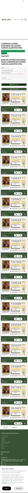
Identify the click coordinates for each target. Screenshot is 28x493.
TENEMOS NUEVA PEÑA (5, 442)
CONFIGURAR (5, 482)
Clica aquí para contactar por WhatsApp (10, 464)
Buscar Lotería (14, 89)
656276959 (4, 465)
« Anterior (5, 427)
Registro (2, 448)
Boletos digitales (4, 446)
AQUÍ (12, 483)
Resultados (3, 438)
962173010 (4, 462)
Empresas (3, 440)
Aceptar (6, 488)
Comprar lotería (4, 436)
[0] (23, 19)
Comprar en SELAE (4, 443)
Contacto (3, 439)
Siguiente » (15, 427)
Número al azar (14, 84)
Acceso (18, 19)
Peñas (2, 444)
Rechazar (18, 488)
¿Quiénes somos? (4, 435)
